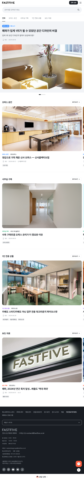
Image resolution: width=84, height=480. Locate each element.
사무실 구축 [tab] (24, 18)
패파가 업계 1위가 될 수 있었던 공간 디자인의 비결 (29, 30)
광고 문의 (47, 412)
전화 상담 (73, 2)
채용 (62, 412)
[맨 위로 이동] (78, 470)
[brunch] (22, 469)
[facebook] (4, 469)
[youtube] (13, 469)
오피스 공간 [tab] (13, 18)
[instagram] (8, 469)
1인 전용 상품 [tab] (36, 18)
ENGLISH (20, 412)
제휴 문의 (28, 412)
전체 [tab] (3, 18)
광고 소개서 (55, 412)
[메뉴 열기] (80, 2)
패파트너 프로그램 (7, 415)
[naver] (17, 469)
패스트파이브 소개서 (8, 412)
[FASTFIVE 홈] (8, 3)
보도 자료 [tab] (48, 18)
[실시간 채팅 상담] (79, 464)
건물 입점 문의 (37, 412)
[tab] (40, 94)
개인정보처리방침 (71, 412)
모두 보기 (75, 102)
